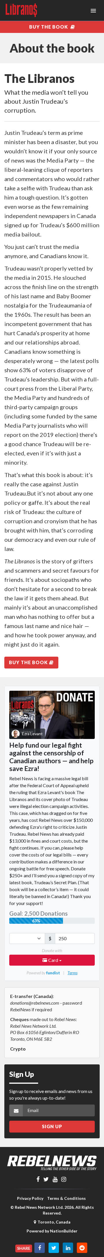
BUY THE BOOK (28, 662)
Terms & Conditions (66, 1198)
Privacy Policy (30, 1198)
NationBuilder (63, 1230)
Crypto (18, 1048)
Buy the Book (49, 26)
